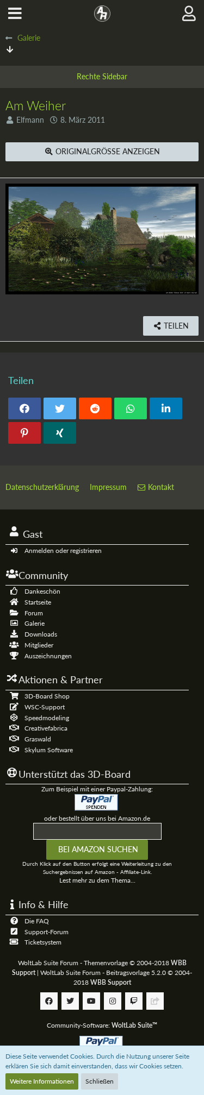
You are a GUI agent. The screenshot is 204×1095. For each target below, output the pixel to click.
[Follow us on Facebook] (49, 1001)
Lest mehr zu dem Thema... (97, 880)
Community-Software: (102, 1025)
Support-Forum (46, 932)
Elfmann (30, 119)
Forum (33, 613)
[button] (14, 13)
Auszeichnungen (48, 656)
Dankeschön (42, 591)
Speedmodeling (46, 718)
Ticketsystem (42, 942)
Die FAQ (36, 921)
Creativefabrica (45, 728)
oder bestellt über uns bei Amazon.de (97, 818)
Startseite (37, 602)
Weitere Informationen (42, 1081)
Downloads (40, 634)
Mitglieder (38, 645)
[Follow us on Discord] (155, 1001)
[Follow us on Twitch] (134, 1001)
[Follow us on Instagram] (112, 1001)
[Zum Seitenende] (9, 49)
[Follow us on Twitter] (70, 1001)
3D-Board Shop (47, 696)
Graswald (37, 739)
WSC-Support (44, 707)
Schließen (99, 1081)
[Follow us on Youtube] (91, 1001)
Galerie (34, 623)
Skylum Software (48, 750)
